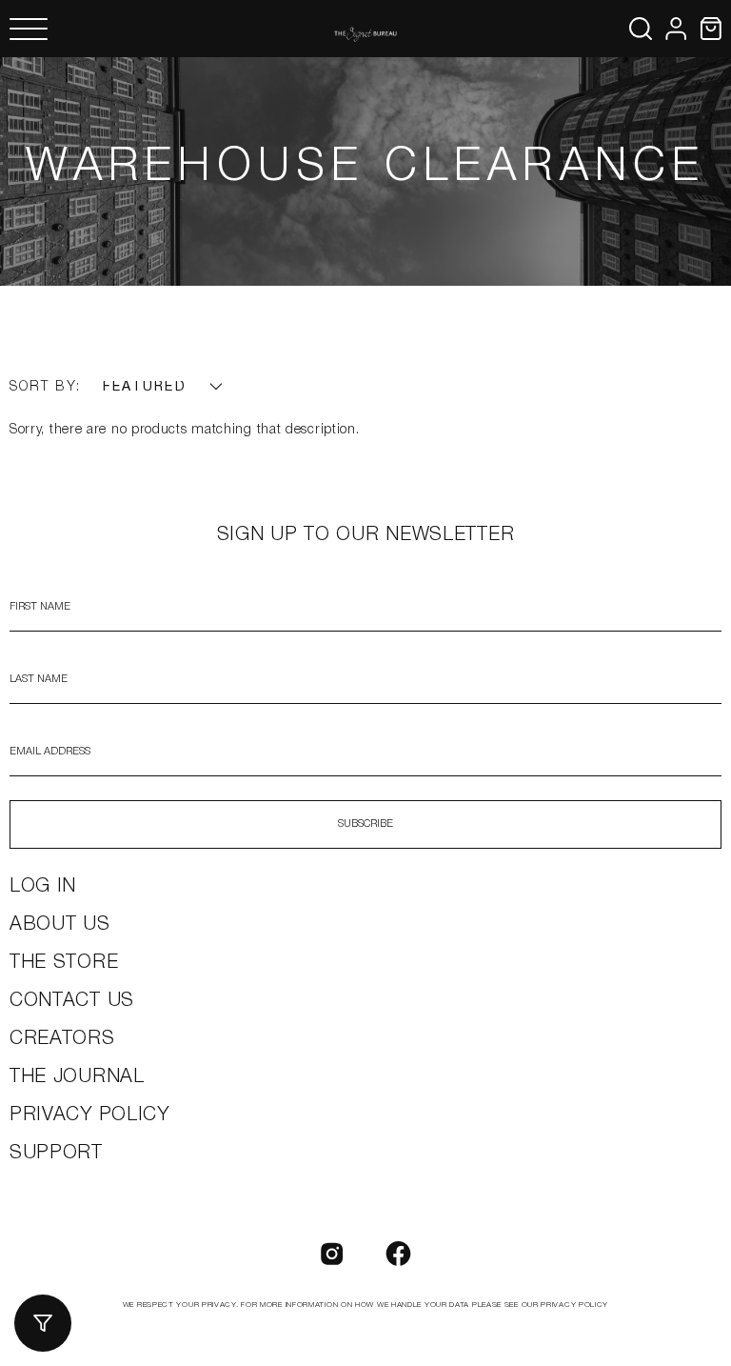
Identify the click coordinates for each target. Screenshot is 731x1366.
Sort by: (45, 387)
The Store (64, 963)
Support (56, 1153)
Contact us (72, 1001)
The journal (77, 1077)
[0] (710, 28)
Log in (43, 886)
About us (60, 925)
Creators (62, 1039)
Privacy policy (89, 1115)
